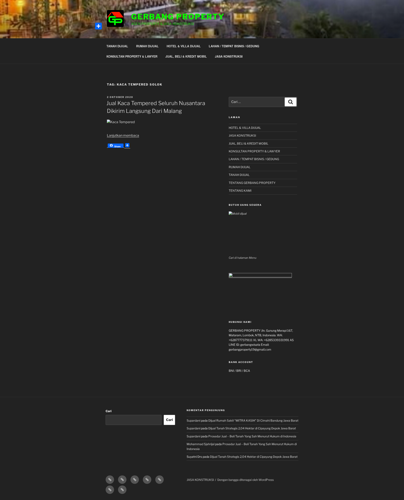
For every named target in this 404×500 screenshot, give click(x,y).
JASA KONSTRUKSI (229, 56)
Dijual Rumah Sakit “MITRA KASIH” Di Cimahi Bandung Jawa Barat (253, 420)
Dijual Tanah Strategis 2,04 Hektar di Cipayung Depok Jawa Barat (252, 428)
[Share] (98, 26)
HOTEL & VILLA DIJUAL (184, 46)
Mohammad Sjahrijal (200, 444)
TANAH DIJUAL (117, 46)
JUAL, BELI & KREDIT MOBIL (186, 56)
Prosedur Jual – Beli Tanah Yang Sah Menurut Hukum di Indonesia (252, 436)
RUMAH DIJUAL (147, 46)
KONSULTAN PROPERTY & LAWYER (131, 56)
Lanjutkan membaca (123, 135)
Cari (109, 411)
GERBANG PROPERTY (178, 16)
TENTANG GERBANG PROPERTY (252, 183)
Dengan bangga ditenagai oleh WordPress (245, 480)
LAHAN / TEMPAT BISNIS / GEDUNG (234, 46)
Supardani (193, 420)
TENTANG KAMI (240, 190)
